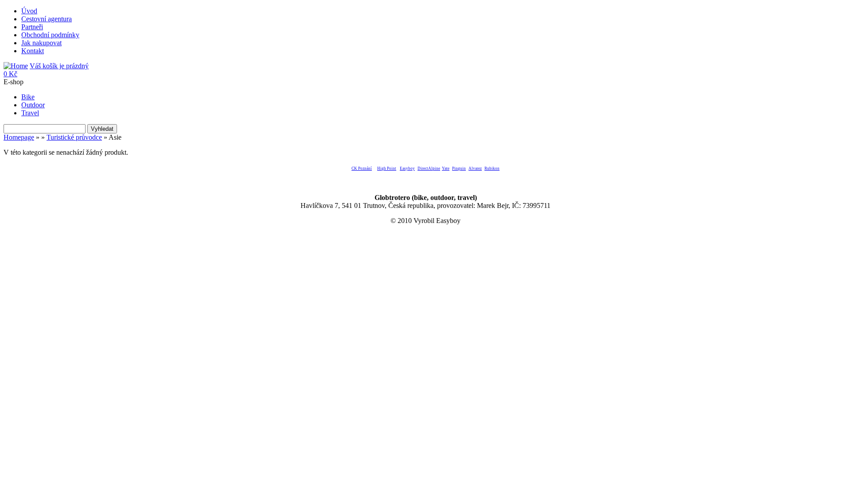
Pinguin (459, 168)
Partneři (32, 27)
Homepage (19, 137)
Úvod (29, 11)
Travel (30, 113)
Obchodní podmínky (50, 35)
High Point (386, 168)
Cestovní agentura (46, 19)
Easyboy (407, 168)
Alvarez (475, 168)
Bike (28, 97)
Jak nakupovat (41, 43)
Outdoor (33, 105)
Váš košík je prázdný (46, 70)
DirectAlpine (429, 168)
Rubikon (492, 168)
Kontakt (32, 51)
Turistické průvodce (74, 137)
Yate (445, 168)
